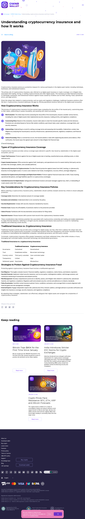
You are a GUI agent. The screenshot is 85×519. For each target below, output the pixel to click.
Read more (19, 370)
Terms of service (6, 453)
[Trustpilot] (51, 472)
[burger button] (83, 5)
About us (3, 438)
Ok (58, 514)
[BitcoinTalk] (15, 472)
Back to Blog (8, 34)
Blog (2, 463)
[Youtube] (23, 472)
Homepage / (7, 14)
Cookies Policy (34, 515)
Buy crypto (4, 443)
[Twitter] (2, 472)
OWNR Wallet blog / (16, 14)
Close (49, 514)
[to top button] (79, 491)
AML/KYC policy (5, 456)
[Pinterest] (36, 472)
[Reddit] (32, 472)
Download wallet (5, 441)
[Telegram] (11, 472)
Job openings (5, 466)
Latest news (4, 446)
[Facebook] (6, 472)
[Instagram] (28, 472)
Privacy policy (5, 451)
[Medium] (19, 472)
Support (3, 458)
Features (3, 448)
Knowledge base (5, 461)
